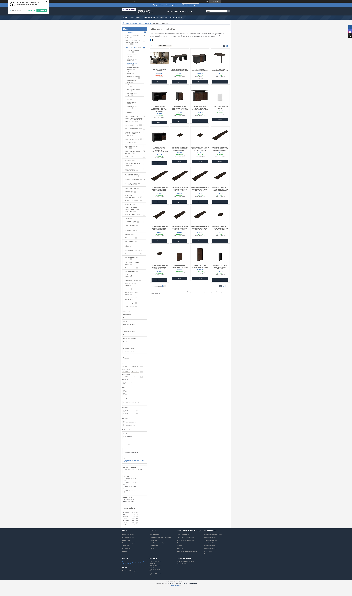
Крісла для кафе (127, 548)
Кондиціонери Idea (209, 545)
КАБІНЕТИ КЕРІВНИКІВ (144, 23)
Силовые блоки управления (132, 250)
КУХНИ (127, 218)
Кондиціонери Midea (210, 542)
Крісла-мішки (126, 551)
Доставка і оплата (162, 17)
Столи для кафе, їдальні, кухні (185, 540)
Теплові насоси (208, 553)
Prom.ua (185, 581)
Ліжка (178, 542)
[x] (152, 40)
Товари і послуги (135, 17)
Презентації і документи (130, 338)
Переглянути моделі (190, 5)
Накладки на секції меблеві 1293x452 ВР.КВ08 (220, 267)
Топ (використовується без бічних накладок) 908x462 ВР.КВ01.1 (220, 228)
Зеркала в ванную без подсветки (131, 298)
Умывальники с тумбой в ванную (132, 263)
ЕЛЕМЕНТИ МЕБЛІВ (130, 225)
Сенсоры (127, 289)
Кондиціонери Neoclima (210, 540)
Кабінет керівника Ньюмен (131, 103)
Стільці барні (153, 540)
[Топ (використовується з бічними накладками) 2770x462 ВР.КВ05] (159, 176)
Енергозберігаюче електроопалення (130, 169)
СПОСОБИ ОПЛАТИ (128, 328)
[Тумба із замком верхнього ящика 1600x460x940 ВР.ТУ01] (199, 95)
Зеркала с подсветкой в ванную (131, 293)
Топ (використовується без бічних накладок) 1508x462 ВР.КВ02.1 (179, 228)
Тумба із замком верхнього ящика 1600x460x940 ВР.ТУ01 (200, 108)
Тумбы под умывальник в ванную (132, 275)
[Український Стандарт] (129, 11)
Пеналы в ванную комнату (132, 253)
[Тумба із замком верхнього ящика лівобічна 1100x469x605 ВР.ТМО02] (159, 95)
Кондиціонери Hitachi (210, 537)
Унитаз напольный (130, 271)
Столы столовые (129, 306)
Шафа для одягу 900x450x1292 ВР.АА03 (180, 266)
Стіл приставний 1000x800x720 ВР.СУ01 (220, 69)
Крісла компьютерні (128, 534)
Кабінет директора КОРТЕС (132, 107)
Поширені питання (128, 348)
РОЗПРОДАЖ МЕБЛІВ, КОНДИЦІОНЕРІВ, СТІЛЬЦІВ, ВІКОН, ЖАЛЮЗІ (133, 209)
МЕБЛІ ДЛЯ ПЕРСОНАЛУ (131, 125)
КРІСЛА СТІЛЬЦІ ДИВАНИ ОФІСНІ (132, 36)
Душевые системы (130, 267)
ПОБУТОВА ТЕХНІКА (130, 214)
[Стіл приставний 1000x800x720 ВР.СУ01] (220, 58)
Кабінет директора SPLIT (132, 55)
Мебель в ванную (129, 237)
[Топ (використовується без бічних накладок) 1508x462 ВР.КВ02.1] (179, 215)
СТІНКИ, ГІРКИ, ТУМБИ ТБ (132, 139)
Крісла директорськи (128, 537)
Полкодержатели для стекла (131, 284)
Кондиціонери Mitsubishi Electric (213, 534)
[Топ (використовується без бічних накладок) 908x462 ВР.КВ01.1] (220, 215)
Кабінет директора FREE (132, 98)
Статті (125, 321)
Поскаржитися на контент (175, 583)
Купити (159, 81)
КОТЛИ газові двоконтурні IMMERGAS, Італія (132, 183)
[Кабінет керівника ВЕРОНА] (159, 58)
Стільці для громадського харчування (160, 537)
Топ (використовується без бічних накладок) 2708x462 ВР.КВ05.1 (220, 148)
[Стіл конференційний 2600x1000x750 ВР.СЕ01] (179, 58)
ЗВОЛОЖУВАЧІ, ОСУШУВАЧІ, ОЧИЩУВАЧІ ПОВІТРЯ (133, 175)
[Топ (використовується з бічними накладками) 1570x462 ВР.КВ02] (199, 215)
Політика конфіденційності (190, 583)
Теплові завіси (208, 551)
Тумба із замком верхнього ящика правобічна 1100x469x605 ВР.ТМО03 (159, 149)
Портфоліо (126, 311)
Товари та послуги (131, 23)
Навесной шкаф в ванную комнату (132, 258)
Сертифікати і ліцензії (129, 345)
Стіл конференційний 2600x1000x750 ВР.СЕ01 (179, 69)
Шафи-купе (180, 548)
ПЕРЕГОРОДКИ (129, 191)
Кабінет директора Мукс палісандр (133, 68)
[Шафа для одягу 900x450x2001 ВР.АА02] (199, 254)
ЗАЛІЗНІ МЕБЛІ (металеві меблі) (132, 147)
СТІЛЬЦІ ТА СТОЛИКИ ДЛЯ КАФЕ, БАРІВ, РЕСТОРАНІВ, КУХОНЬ (132, 42)
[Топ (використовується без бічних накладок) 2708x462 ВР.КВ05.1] (220, 136)
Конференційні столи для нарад (133, 90)
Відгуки (172, 17)
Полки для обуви (129, 241)
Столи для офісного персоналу (185, 537)
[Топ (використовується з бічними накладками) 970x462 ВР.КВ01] (159, 254)
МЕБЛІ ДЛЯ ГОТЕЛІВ (130, 188)
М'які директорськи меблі (132, 94)
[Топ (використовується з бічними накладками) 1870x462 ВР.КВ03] (159, 215)
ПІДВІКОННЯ (128, 204)
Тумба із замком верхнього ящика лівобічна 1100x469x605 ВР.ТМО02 (159, 109)
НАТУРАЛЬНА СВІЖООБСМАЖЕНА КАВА (132, 196)
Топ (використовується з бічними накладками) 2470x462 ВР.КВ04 (200, 189)
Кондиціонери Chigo (210, 548)
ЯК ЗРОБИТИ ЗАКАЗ (129, 324)
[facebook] (150, 40)
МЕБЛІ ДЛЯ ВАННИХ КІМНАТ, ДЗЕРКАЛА (133, 152)
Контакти (179, 17)
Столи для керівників (183, 534)
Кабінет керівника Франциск (131, 111)
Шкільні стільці (154, 545)
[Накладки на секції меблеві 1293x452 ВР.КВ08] (220, 254)
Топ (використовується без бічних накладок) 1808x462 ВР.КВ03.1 (220, 189)
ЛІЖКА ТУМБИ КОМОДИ (132, 128)
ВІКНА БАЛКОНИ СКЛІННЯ (132, 179)
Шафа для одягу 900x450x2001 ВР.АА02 (200, 266)
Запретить (31, 10)
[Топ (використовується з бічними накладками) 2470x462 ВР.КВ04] (199, 176)
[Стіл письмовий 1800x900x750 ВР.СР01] (199, 58)
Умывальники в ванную (131, 280)
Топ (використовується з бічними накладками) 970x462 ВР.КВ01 (159, 267)
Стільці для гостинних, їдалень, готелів (161, 542)
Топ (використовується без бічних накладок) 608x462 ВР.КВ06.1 (179, 148)
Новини (125, 317)
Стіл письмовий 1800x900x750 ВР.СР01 (200, 69)
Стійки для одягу (129, 303)
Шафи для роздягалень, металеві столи (188, 551)
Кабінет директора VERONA (132, 64)
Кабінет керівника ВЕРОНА (159, 69)
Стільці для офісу (154, 534)
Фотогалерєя (127, 314)
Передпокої (128, 160)
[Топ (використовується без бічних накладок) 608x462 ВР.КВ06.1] (179, 136)
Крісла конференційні (128, 542)
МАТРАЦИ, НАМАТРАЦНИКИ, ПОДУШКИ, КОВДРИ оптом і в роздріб (133, 134)
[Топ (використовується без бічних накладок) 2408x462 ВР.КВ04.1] (179, 176)
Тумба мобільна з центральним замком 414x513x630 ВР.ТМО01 (179, 108)
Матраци (179, 545)
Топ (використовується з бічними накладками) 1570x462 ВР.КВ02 (200, 228)
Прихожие (128, 234)
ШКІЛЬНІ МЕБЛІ (129, 142)
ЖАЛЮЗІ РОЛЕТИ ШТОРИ (132, 200)
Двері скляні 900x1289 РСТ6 (220, 107)
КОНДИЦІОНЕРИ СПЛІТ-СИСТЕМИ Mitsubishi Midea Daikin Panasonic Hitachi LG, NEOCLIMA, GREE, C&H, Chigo (134, 119)
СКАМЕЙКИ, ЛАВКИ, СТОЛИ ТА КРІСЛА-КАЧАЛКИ (133, 229)
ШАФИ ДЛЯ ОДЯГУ (130, 221)
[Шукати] (228, 11)
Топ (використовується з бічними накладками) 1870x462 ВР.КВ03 (159, 228)
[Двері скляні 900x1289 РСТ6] (220, 95)
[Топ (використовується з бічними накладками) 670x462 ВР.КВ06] (199, 136)
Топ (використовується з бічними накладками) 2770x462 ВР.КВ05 (159, 189)
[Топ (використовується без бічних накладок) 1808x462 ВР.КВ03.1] (220, 176)
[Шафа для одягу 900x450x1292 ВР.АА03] (179, 254)
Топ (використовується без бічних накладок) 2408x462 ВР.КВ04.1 (179, 189)
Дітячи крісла (126, 545)
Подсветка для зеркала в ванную (132, 245)
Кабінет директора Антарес (132, 59)
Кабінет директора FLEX (132, 85)
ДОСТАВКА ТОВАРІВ (129, 331)
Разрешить (42, 10)
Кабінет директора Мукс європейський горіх (133, 77)
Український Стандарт (148, 17)
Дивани (152, 548)
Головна (125, 17)
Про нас (125, 334)
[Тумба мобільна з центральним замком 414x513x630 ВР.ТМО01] (179, 95)
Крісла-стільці (126, 540)
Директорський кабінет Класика (133, 51)
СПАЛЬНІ (127, 156)
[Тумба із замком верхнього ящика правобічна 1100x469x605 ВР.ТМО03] (159, 136)
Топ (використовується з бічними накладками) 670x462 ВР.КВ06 (200, 148)
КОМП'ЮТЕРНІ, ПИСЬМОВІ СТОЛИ (132, 164)
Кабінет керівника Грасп (131, 81)
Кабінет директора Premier (132, 72)
